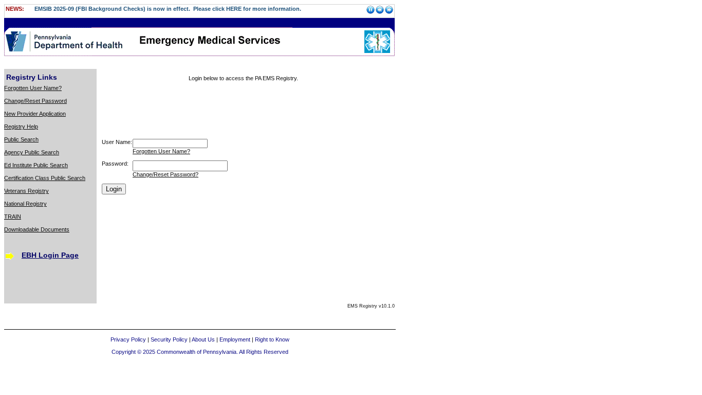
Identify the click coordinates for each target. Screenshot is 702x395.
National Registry (25, 204)
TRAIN (12, 216)
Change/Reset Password (35, 101)
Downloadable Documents (36, 229)
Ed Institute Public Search (36, 165)
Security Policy (169, 339)
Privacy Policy (128, 339)
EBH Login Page (50, 255)
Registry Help (21, 126)
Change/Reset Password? (165, 174)
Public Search (21, 139)
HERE (234, 9)
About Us (203, 339)
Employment (234, 339)
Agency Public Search (31, 152)
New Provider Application (35, 114)
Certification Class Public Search (44, 178)
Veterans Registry (26, 191)
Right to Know (272, 339)
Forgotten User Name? (33, 88)
